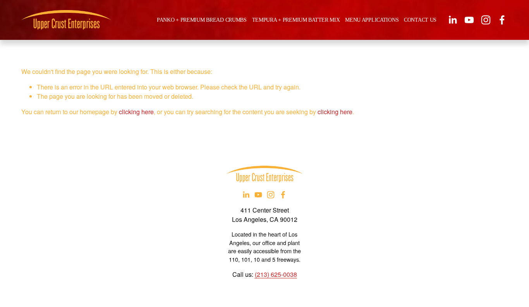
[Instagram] (485, 20)
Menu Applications (371, 20)
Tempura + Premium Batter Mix (296, 20)
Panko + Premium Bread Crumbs (202, 20)
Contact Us (420, 20)
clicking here (136, 111)
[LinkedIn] (452, 20)
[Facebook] (502, 20)
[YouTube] (469, 20)
